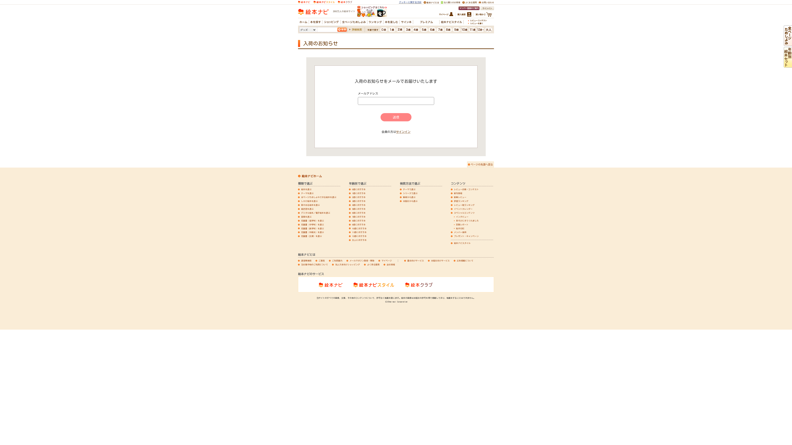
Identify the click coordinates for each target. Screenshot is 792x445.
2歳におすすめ (358, 197)
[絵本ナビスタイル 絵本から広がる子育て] (324, 1)
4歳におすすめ (358, 205)
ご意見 (322, 261)
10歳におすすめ (359, 228)
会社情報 (391, 264)
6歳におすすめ (358, 213)
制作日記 (460, 228)
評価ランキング (461, 201)
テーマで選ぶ (409, 189)
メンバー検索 (460, 232)
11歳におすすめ (359, 232)
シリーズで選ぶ (410, 193)
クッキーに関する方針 (410, 2)
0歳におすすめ (358, 189)
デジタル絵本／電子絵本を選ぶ (315, 213)
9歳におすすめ (358, 225)
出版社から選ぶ (410, 201)
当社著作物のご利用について (314, 264)
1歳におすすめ (358, 193)
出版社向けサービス (440, 261)
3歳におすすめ (358, 201)
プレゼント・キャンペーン (466, 236)
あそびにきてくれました (467, 221)
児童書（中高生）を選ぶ (312, 232)
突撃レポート (462, 225)
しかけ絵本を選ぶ (309, 201)
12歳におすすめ (359, 236)
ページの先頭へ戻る (482, 164)
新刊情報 (458, 193)
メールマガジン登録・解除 (362, 261)
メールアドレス (368, 93)
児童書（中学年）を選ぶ (312, 225)
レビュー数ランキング (464, 205)
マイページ (387, 261)
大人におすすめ (359, 240)
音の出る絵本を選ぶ (310, 205)
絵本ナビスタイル (462, 243)
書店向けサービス (415, 261)
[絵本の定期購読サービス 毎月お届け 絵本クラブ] (345, 1)
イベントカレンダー (463, 209)
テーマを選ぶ (307, 193)
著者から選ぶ (409, 197)
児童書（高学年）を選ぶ (312, 228)
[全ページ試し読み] (788, 44)
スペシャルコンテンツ (464, 213)
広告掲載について (465, 261)
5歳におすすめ (358, 209)
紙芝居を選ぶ (307, 209)
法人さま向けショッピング (347, 264)
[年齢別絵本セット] (788, 65)
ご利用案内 (337, 261)
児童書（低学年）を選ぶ (312, 221)
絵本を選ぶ (306, 189)
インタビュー (462, 217)
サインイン (403, 131)
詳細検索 (357, 29)
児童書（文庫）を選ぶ (311, 236)
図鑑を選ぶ (306, 217)
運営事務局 (306, 261)
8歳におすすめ (358, 221)
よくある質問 (373, 264)
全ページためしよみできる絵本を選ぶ (318, 197)
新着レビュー (460, 197)
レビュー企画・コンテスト (466, 189)
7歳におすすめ (358, 217)
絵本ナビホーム (312, 176)
